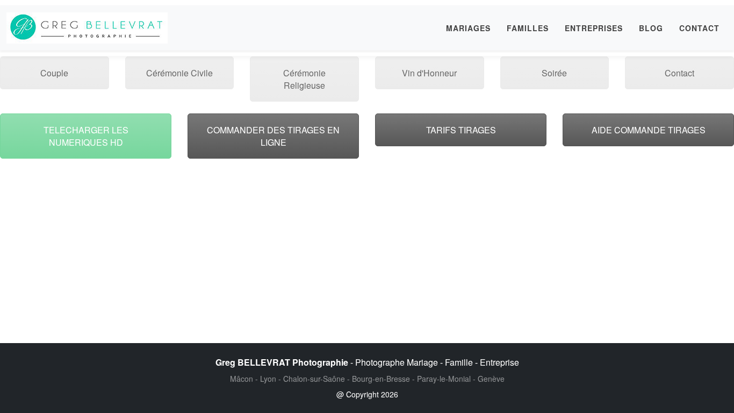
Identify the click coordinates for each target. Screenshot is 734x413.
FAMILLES (528, 28)
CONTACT (699, 28)
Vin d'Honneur (429, 73)
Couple (54, 73)
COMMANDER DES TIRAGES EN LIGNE (273, 136)
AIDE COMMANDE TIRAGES (649, 130)
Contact (679, 73)
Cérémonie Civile (179, 73)
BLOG (651, 28)
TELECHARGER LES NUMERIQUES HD (86, 136)
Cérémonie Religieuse (304, 79)
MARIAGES (468, 28)
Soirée (554, 73)
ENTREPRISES (594, 28)
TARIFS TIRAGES (461, 130)
